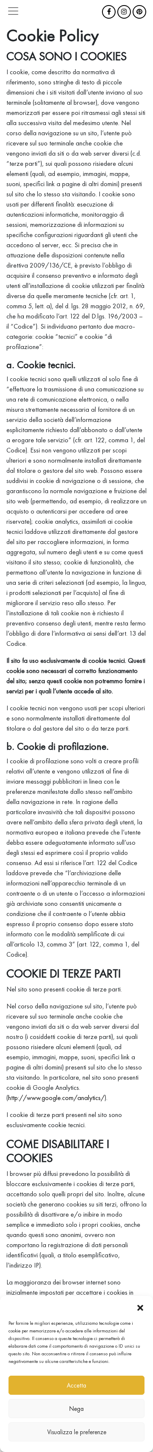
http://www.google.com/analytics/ (56, 1097)
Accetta (76, 1385)
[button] (140, 1306)
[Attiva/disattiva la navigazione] (13, 11)
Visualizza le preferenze (76, 1432)
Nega (76, 1409)
